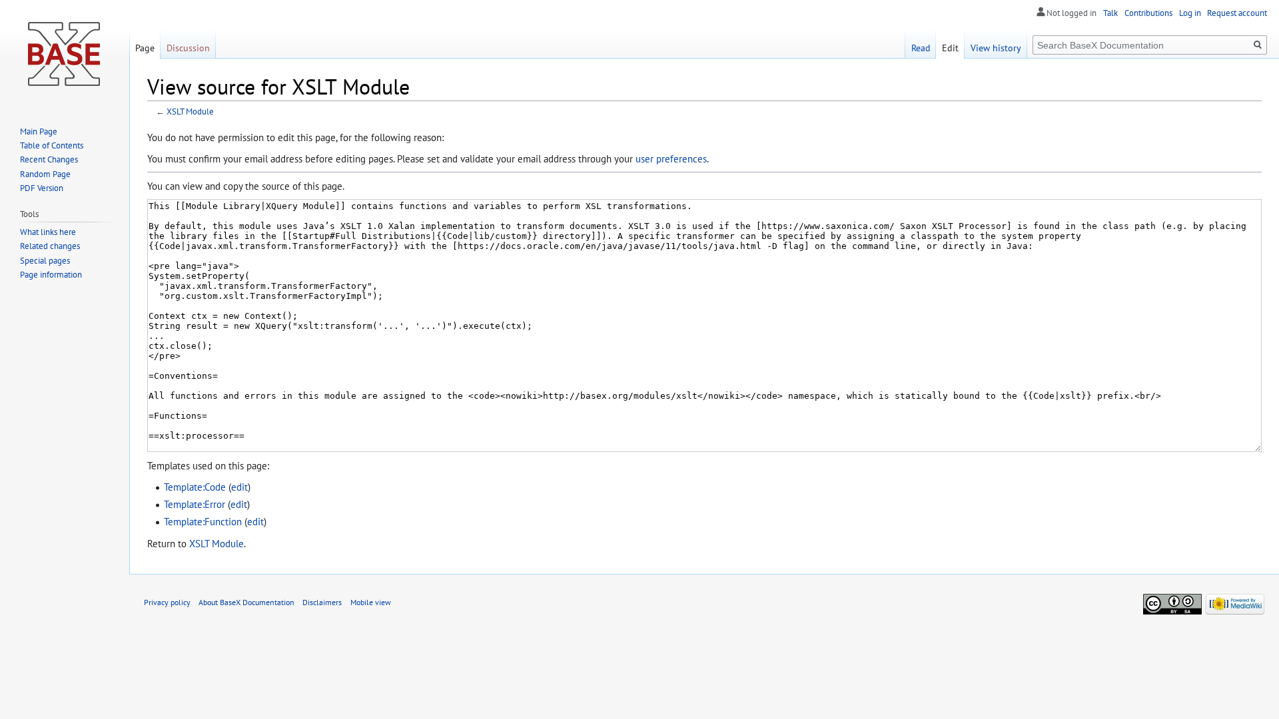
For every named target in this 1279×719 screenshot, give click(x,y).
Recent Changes (49, 159)
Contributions (1148, 13)
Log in (1190, 13)
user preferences (671, 158)
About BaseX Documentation (246, 602)
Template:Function (203, 521)
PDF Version (41, 188)
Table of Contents (51, 145)
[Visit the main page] (64, 53)
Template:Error (194, 504)
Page (145, 47)
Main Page (38, 131)
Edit (950, 47)
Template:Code (195, 486)
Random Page (45, 174)
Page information (51, 274)
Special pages (45, 260)
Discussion (188, 47)
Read (921, 47)
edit (239, 486)
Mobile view (370, 602)
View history (996, 47)
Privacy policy (167, 602)
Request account (1237, 13)
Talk (1110, 13)
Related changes (50, 246)
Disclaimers (322, 602)
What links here (48, 232)
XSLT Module (190, 111)
